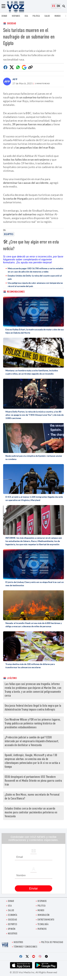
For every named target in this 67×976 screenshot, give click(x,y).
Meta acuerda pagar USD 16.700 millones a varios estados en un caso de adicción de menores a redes (35, 270)
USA (26, 16)
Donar (4, 16)
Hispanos (16, 16)
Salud (47, 16)
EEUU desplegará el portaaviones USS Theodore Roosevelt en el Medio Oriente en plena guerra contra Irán (33, 781)
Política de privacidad (52, 942)
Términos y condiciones (25, 947)
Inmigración (43, 915)
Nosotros (12, 934)
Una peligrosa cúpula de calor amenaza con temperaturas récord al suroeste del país (35, 284)
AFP (14, 79)
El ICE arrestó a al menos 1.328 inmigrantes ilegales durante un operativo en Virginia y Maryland (34, 498)
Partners (42, 929)
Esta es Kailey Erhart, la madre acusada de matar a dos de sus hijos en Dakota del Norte (34, 331)
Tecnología (43, 924)
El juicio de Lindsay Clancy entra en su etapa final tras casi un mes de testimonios (34, 584)
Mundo (58, 16)
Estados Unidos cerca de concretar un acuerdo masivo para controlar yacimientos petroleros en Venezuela (31, 812)
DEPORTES (12, 924)
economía (12, 915)
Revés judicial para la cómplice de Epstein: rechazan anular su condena (33, 457)
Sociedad (11, 23)
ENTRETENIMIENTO (46, 920)
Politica (36, 16)
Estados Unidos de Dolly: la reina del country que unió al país (35, 277)
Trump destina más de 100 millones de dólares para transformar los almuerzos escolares (30, 666)
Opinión (11, 929)
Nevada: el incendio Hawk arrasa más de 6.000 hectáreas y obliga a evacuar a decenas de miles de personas (33, 625)
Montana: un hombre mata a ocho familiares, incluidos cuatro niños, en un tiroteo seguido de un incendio (31, 372)
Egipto (8, 234)
